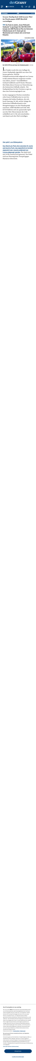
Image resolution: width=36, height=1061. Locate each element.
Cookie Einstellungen (18, 1056)
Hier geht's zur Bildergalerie (12, 142)
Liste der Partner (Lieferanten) (11, 1046)
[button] (4, 50)
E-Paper (11, 7)
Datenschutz (16, 1031)
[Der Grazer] (18, 2)
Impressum (22, 1031)
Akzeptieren (18, 1051)
